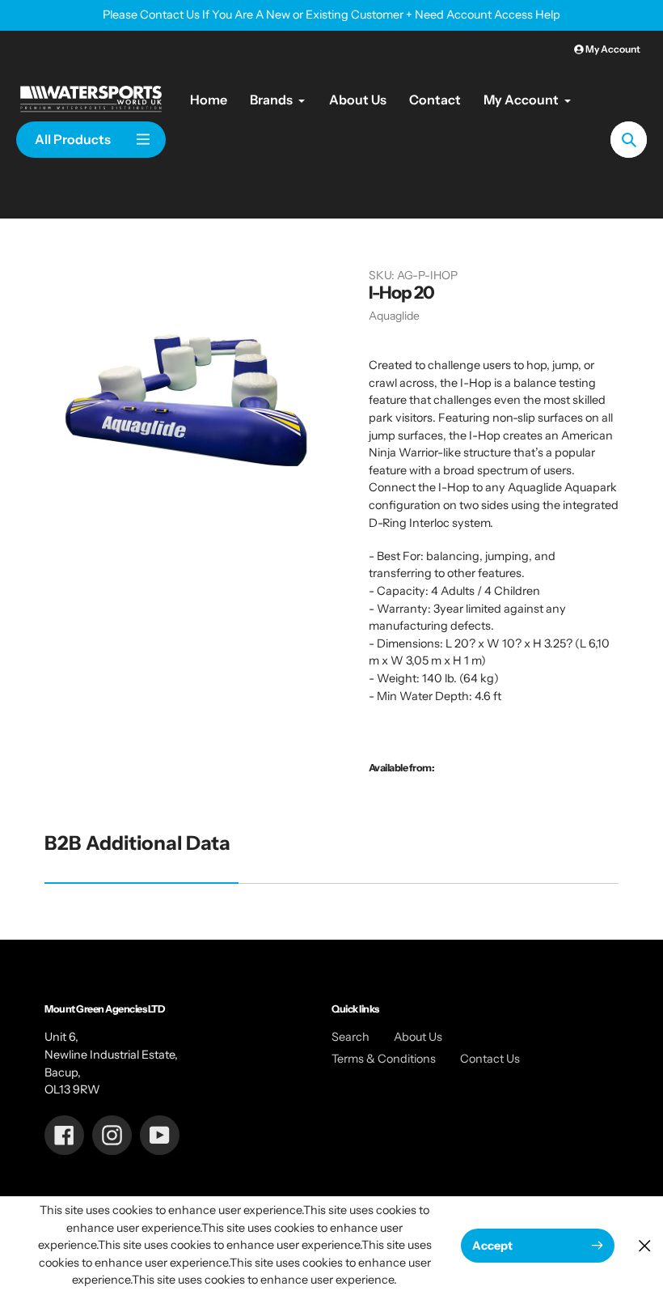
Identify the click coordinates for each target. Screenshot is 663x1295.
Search (351, 1037)
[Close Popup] (645, 1245)
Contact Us (490, 1058)
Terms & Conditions (384, 1058)
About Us (418, 1037)
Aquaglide (394, 315)
